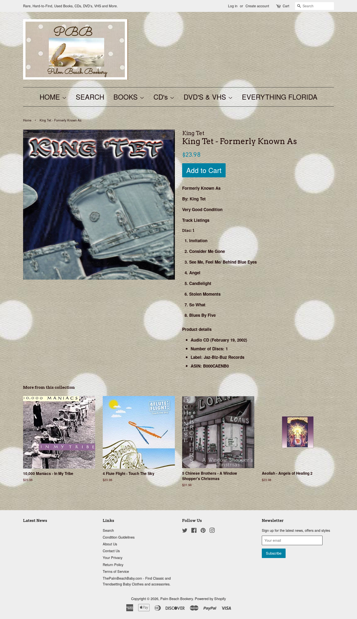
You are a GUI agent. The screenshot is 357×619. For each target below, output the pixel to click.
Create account (257, 5)
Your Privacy (112, 557)
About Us (110, 543)
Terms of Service (116, 571)
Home (27, 120)
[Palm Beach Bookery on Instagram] (212, 530)
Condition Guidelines (119, 537)
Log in (233, 5)
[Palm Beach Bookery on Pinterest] (203, 530)
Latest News (35, 520)
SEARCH (90, 97)
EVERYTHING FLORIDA (279, 97)
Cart (286, 5)
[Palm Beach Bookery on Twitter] (184, 530)
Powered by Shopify (210, 598)
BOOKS (126, 97)
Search (108, 530)
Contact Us (111, 550)
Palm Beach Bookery (176, 598)
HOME (51, 97)
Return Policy (113, 564)
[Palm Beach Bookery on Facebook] (194, 530)
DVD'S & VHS (206, 97)
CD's (161, 97)
